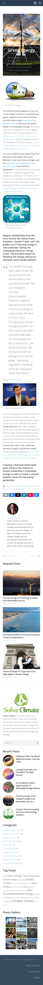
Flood (20, 883)
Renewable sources (11, 897)
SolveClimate (15, 61)
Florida (25, 883)
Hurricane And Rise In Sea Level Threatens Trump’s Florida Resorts (21, 636)
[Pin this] (30, 495)
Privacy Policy (34, 971)
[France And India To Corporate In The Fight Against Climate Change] (21, 645)
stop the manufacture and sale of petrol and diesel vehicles (20, 136)
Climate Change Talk (11, 830)
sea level (19, 897)
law (29, 887)
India (25, 886)
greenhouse (34, 486)
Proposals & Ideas (15, 67)
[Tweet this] (18, 495)
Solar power (25, 897)
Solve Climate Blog (21, 70)
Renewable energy (22, 894)
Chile (4, 876)
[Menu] (35, 3)
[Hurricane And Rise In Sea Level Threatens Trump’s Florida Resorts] (21, 608)
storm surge (32, 897)
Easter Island (15, 883)
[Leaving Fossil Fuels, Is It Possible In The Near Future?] (8, 770)
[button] (40, 3)
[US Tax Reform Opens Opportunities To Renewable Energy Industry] (8, 783)
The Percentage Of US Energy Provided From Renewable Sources (20, 599)
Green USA (28, 64)
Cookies (36, 977)
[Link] (4, 3)
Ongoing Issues (9, 852)
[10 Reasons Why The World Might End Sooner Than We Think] (8, 756)
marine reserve (22, 890)
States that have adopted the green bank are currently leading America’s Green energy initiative (21, 454)
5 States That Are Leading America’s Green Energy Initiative (27, 812)
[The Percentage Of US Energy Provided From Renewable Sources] (21, 572)
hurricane (19, 887)
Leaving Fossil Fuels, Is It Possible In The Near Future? (26, 772)
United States (18, 489)
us (34, 901)
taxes (37, 897)
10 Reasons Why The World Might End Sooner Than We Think (28, 759)
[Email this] (6, 495)
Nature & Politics (10, 859)
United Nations (7, 901)
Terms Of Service (33, 965)
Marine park (14, 890)
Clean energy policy (31, 875)
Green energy (23, 486)
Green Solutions (16, 64)
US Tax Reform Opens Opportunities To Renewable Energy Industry (28, 786)
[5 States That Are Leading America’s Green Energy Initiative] (8, 809)
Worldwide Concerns (12, 834)
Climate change (10, 879)
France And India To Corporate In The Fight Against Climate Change (19, 672)
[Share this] (12, 495)
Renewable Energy (11, 841)
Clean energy (14, 876)
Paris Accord (8, 489)
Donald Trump (11, 486)
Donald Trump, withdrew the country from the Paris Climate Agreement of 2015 (21, 145)
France (29, 883)
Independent (15, 379)
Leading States (9, 848)
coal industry (21, 880)
